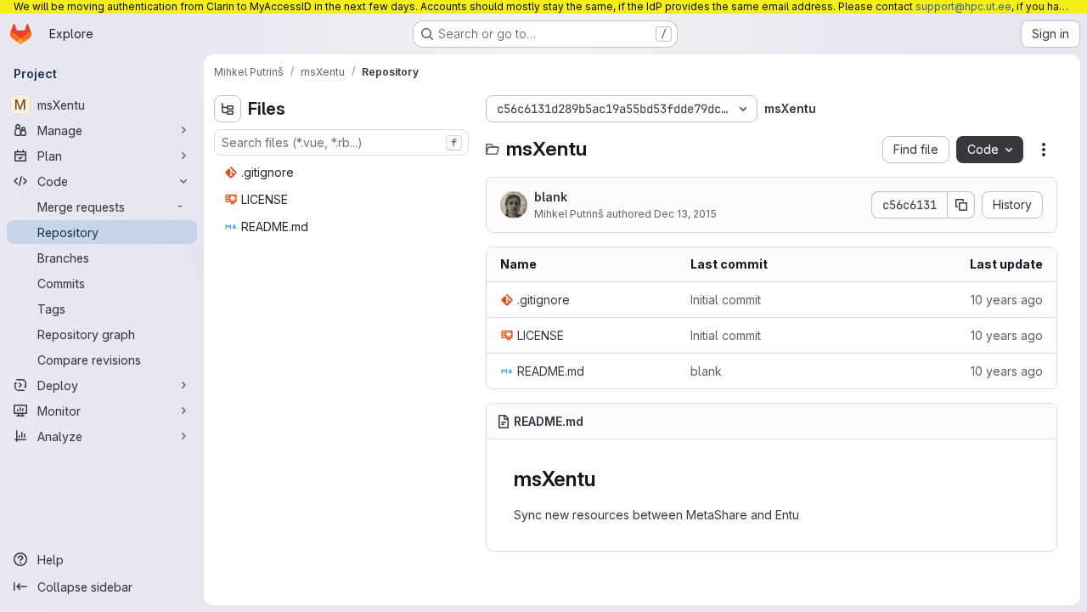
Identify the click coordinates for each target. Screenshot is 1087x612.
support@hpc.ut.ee (963, 6)
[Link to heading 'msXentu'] (605, 479)
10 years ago (1007, 299)
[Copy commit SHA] (961, 204)
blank (550, 197)
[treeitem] (343, 172)
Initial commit (725, 299)
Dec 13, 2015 (685, 213)
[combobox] (341, 142)
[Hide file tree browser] (227, 108)
